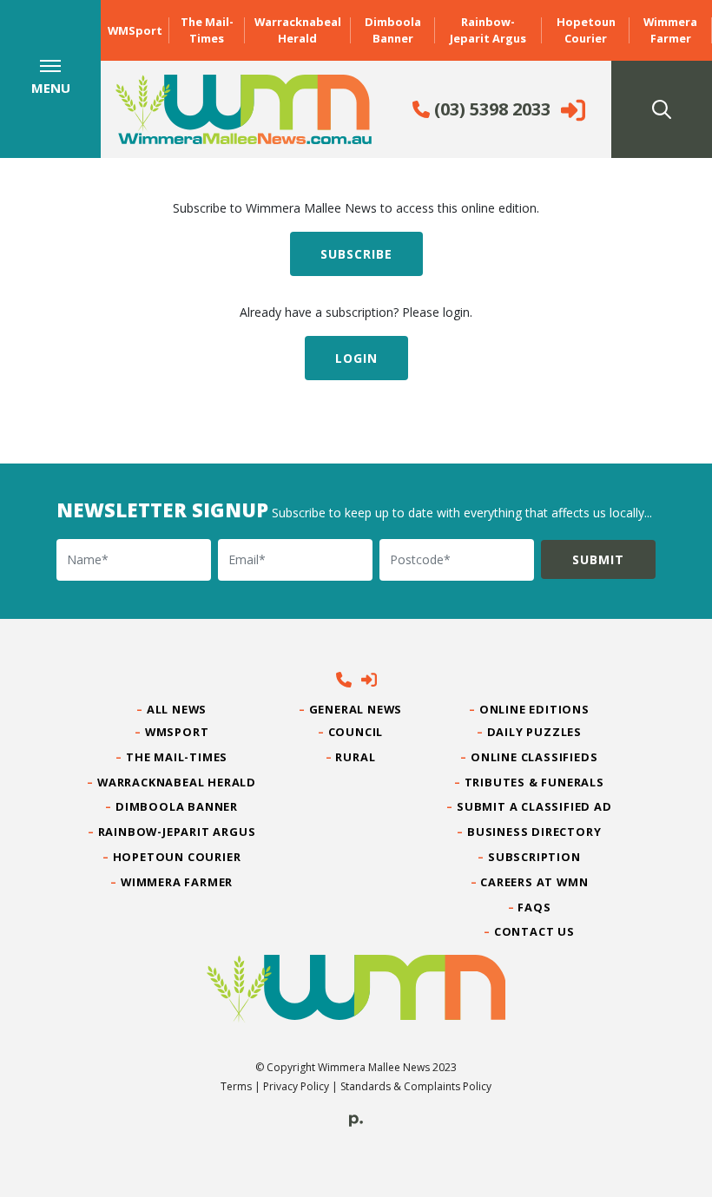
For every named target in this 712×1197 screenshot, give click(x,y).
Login (356, 358)
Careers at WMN (534, 882)
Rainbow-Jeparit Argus (488, 30)
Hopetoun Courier (586, 30)
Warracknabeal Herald (297, 30)
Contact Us (535, 931)
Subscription (535, 857)
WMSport (135, 30)
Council (355, 732)
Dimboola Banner (393, 30)
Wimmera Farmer (670, 30)
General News (356, 709)
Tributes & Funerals (534, 782)
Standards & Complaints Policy (415, 1086)
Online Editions (535, 709)
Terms (236, 1086)
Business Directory (534, 831)
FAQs (534, 907)
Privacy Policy (296, 1086)
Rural (355, 757)
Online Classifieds (534, 757)
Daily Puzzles (535, 732)
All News (177, 709)
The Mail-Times (207, 30)
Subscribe (356, 254)
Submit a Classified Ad (534, 806)
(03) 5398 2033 (490, 109)
